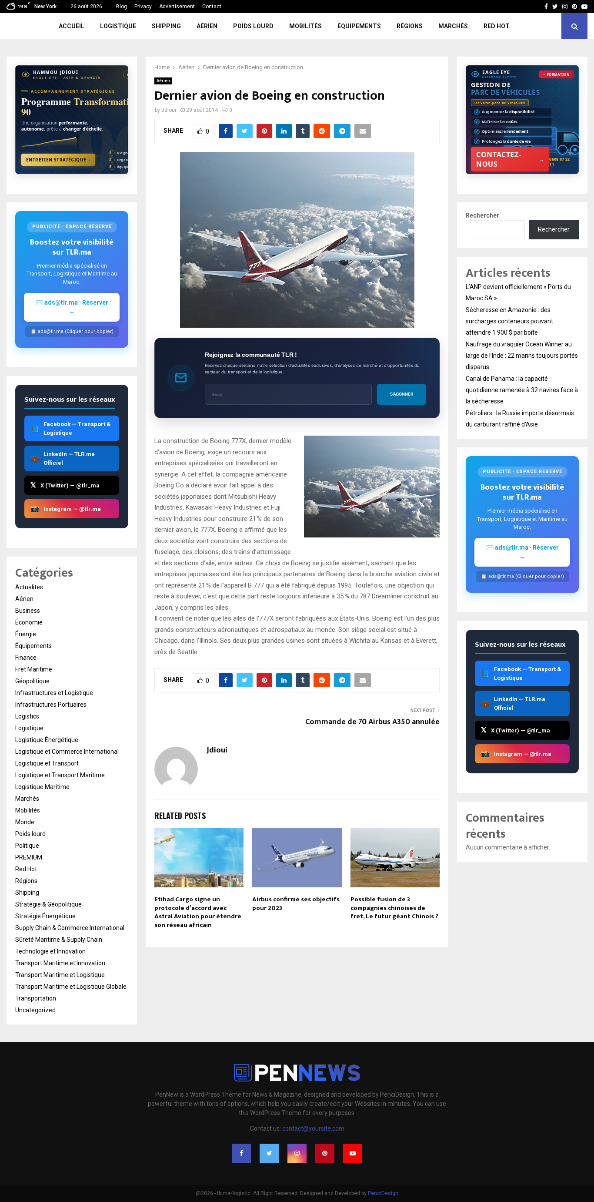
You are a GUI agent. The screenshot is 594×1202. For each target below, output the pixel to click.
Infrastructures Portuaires (51, 704)
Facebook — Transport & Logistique (70, 428)
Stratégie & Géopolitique (48, 904)
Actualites (29, 587)
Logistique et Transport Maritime (60, 775)
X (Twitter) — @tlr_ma (65, 485)
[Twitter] (269, 1153)
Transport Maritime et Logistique (60, 974)
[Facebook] (241, 1153)
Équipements (359, 26)
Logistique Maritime (42, 786)
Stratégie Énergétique (45, 916)
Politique (27, 845)
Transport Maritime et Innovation (60, 963)
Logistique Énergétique (46, 739)
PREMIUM (28, 857)
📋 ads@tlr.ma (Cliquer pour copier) (71, 331)
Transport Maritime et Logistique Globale (71, 986)
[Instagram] (297, 1153)
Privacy (143, 6)
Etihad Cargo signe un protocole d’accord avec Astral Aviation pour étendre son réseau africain (197, 912)
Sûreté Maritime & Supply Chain (58, 939)
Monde (24, 822)
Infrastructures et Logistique (54, 692)
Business (27, 610)
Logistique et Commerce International (67, 751)
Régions (410, 26)
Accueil (71, 26)
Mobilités (305, 26)
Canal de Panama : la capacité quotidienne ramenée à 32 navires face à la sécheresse (522, 390)
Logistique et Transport (47, 763)
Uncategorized (35, 1010)
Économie (29, 622)
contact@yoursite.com (313, 1128)
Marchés (453, 26)
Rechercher (482, 215)
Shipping (166, 26)
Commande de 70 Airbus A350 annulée (372, 722)
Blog (121, 6)
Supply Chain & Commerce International (69, 927)
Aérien (207, 26)
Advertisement (177, 6)
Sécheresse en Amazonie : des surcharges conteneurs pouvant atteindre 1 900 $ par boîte (509, 321)
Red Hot (497, 26)
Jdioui (168, 110)
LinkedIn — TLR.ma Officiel (62, 458)
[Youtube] (352, 1153)
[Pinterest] (324, 1153)
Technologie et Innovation (50, 951)
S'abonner (401, 394)
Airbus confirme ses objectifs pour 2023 (296, 903)
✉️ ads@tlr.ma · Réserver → (72, 307)
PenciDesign (383, 1193)
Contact (211, 6)
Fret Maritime (33, 669)
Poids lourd (253, 26)
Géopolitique (32, 681)
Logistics (27, 716)
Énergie (25, 634)
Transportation (35, 998)
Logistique (118, 26)
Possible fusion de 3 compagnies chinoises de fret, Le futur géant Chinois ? (394, 908)
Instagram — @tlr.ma (65, 508)
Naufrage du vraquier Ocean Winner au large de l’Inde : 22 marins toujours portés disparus (522, 355)
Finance (26, 657)
